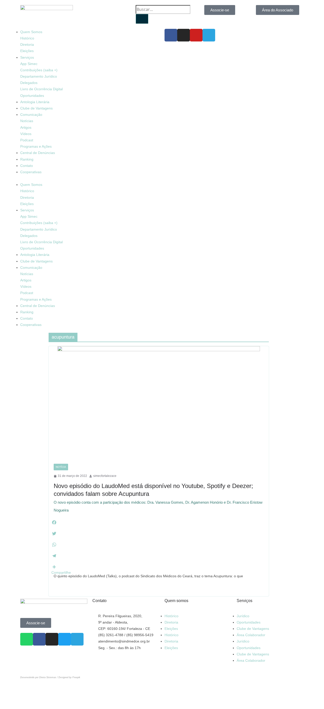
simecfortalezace (104, 476)
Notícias (26, 121)
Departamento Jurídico (38, 76)
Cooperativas (31, 172)
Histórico (27, 38)
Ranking (26, 159)
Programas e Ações (36, 146)
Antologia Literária (34, 102)
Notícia (61, 467)
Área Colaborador (251, 635)
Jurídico (243, 616)
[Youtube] (196, 35)
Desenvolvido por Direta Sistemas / (39, 677)
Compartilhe (61, 572)
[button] (89, 178)
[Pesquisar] (142, 19)
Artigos (25, 127)
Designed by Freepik (69, 677)
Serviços (27, 57)
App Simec (28, 64)
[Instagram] (183, 35)
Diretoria (27, 44)
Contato (26, 166)
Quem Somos (31, 32)
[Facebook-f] (171, 35)
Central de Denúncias (37, 153)
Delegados (28, 83)
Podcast (26, 140)
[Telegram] (208, 35)
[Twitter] (64, 639)
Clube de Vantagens (36, 108)
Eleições (27, 51)
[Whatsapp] (26, 639)
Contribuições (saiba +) (38, 70)
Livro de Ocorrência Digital (41, 89)
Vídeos (25, 134)
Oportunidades (32, 96)
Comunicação (31, 115)
